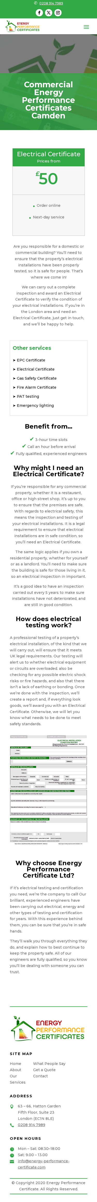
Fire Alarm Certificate (36, 387)
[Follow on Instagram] (58, 12)
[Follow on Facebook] (39, 12)
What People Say (49, 1063)
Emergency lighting (35, 405)
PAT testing (27, 396)
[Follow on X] (48, 12)
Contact (40, 1076)
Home (15, 1063)
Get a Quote (44, 1070)
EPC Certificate (30, 360)
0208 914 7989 (51, 3)
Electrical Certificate (35, 369)
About (15, 1070)
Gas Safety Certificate (36, 378)
